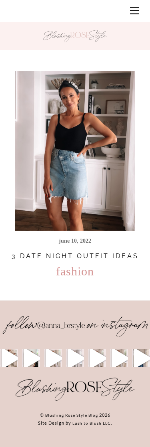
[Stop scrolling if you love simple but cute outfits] (97, 358)
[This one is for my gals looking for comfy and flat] (141, 358)
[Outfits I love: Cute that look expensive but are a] (53, 358)
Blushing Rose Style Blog (71, 415)
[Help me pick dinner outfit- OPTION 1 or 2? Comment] (75, 358)
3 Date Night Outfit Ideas (75, 256)
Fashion (75, 271)
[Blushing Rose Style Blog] (75, 400)
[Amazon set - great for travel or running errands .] (9, 358)
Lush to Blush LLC (91, 423)
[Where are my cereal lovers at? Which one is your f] (119, 358)
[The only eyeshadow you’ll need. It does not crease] (31, 358)
